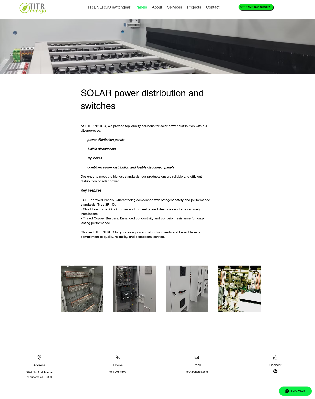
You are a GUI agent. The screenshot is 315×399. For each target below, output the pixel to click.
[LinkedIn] (275, 371)
